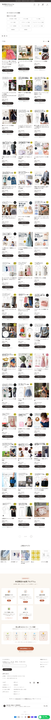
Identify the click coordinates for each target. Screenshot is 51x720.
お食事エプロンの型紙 (24, 428)
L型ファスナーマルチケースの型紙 (25, 187)
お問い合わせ (5, 691)
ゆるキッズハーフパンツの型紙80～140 (41, 93)
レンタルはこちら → (9, 617)
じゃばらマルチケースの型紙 (41, 157)
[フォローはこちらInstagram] (34, 683)
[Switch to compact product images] (6, 36)
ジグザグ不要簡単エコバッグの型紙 (25, 248)
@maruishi (18, 698)
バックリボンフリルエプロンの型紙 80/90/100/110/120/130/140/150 (9, 95)
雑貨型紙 (13, 29)
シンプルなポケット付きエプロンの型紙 (41, 370)
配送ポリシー (17, 693)
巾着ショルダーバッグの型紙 (9, 157)
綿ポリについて (44, 664)
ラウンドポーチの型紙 (24, 216)
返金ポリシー (17, 691)
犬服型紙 (25, 29)
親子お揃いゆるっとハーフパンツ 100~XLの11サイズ (9, 218)
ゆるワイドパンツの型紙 (24, 518)
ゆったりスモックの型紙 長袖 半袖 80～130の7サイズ (9, 279)
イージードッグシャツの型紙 (25, 62)
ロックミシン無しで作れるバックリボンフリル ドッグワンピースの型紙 (9, 63)
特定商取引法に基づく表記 (20, 689)
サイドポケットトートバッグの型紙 (9, 489)
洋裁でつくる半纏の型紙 (24, 92)
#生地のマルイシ (28, 698)
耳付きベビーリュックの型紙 (25, 459)
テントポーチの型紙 (39, 518)
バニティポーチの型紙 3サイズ (41, 310)
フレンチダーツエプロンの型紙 (9, 310)
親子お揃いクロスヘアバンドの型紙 (9, 370)
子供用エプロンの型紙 (40, 277)
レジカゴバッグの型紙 (24, 339)
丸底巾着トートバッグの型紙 (9, 429)
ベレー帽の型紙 (6, 339)
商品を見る (7, 70)
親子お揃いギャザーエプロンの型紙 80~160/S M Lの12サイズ (41, 127)
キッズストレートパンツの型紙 (25, 489)
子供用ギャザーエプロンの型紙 (25, 278)
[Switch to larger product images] (2, 36)
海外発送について (6, 687)
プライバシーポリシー (19, 687)
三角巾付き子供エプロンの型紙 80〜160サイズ (9, 187)
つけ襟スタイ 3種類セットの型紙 (9, 248)
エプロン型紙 (25, 18)
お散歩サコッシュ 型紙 (8, 518)
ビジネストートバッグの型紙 (9, 399)
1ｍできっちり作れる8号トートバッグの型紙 (41, 489)
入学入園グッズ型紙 (13, 18)
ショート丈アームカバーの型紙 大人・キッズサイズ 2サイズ (41, 218)
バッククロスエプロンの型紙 (41, 399)
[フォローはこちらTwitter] (30, 683)
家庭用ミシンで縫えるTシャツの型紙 (41, 459)
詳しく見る (46, 705)
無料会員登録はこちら (25, 648)
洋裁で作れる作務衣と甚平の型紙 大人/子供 (41, 187)
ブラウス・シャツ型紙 (26, 22)
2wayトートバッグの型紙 (41, 248)
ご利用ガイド (5, 684)
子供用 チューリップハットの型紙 (25, 370)
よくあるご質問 (6, 689)
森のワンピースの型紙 (8, 125)
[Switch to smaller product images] (4, 36)
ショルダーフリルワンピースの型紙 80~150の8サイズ (25, 127)
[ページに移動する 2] (48, 41)
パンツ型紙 (38, 18)
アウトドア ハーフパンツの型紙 (9, 459)
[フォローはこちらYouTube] (38, 683)
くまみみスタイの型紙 (40, 428)
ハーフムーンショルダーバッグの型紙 (41, 340)
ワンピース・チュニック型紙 (38, 22)
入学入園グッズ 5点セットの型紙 (25, 157)
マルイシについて (44, 662)
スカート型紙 (13, 22)
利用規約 (16, 684)
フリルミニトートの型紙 (40, 61)
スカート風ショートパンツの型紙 (25, 399)
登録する (7, 669)
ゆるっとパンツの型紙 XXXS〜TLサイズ (24, 310)
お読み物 (42, 666)
